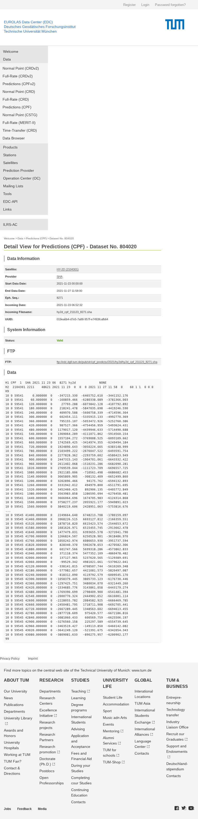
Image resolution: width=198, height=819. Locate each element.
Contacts (78, 802)
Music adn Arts (115, 718)
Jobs (7, 809)
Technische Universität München (30, 31)
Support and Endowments (176, 749)
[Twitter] (184, 808)
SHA (59, 276)
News (8, 698)
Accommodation (116, 704)
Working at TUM (17, 755)
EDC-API (10, 201)
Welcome (10, 51)
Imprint (33, 658)
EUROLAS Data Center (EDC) (28, 22)
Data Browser (14, 138)
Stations (9, 155)
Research (51, 680)
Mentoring (111, 731)
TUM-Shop (112, 762)
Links (7, 209)
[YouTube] (191, 808)
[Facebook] (177, 808)
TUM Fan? (12, 761)
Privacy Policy (10, 658)
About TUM (16, 680)
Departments (14, 711)
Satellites (10, 163)
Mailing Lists (13, 186)
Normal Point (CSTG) (20, 115)
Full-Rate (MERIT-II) (19, 123)
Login (145, 5)
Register (129, 5)
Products (10, 147)
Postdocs (46, 771)
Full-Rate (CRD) (16, 99)
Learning (78, 698)
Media (42, 809)
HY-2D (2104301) (68, 269)
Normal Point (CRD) (19, 92)
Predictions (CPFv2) (19, 84)
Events (108, 724)
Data (7, 59)
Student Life (112, 697)
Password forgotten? (170, 5)
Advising (78, 729)
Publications (13, 705)
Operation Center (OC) (21, 178)
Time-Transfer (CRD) (20, 130)
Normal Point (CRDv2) (21, 68)
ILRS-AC (10, 224)
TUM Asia (142, 703)
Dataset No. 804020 (62, 238)
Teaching (78, 691)
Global (143, 680)
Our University (15, 691)
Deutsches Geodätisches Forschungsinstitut (40, 27)
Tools (7, 194)
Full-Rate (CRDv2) (18, 76)
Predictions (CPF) (17, 107)
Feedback (24, 809)
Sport (107, 711)
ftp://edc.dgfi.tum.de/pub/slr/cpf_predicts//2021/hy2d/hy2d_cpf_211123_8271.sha (107, 361)
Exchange (143, 722)
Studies (80, 680)
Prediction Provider (18, 170)
